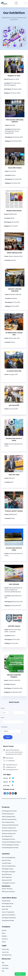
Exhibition (4, 936)
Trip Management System (8, 839)
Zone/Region (4, 727)
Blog (3, 962)
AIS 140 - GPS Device (7, 888)
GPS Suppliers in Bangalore (8, 871)
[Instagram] (15, 793)
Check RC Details (6, 900)
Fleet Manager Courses (7, 903)
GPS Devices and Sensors (8, 891)
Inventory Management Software (10, 845)
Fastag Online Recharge (8, 920)
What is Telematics (7, 906)
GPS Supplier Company (7, 869)
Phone (3, 708)
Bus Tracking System (7, 836)
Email (2, 717)
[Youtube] (10, 793)
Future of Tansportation (8, 912)
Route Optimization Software (9, 830)
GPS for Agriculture (7, 877)
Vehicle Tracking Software (8, 816)
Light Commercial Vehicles (8, 915)
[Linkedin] (13, 793)
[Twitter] (7, 793)
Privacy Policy (5, 949)
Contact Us (5, 939)
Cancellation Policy (7, 955)
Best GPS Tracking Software (9, 819)
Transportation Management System (11, 842)
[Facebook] (5, 793)
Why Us (4, 933)
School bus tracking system (9, 828)
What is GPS (5, 909)
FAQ (3, 971)
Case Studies (5, 968)
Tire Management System (8, 883)
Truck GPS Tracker (6, 863)
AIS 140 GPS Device (7, 874)
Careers (4, 941)
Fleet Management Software (9, 811)
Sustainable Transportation (9, 917)
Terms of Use (5, 952)
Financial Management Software (10, 847)
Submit (8, 737)
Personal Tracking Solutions (9, 866)
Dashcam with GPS (7, 880)
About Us (4, 930)
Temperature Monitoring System (10, 825)
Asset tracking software (8, 822)
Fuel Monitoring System (8, 813)
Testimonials (5, 965)
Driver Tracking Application (8, 857)
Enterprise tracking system (9, 833)
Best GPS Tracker (6, 860)
